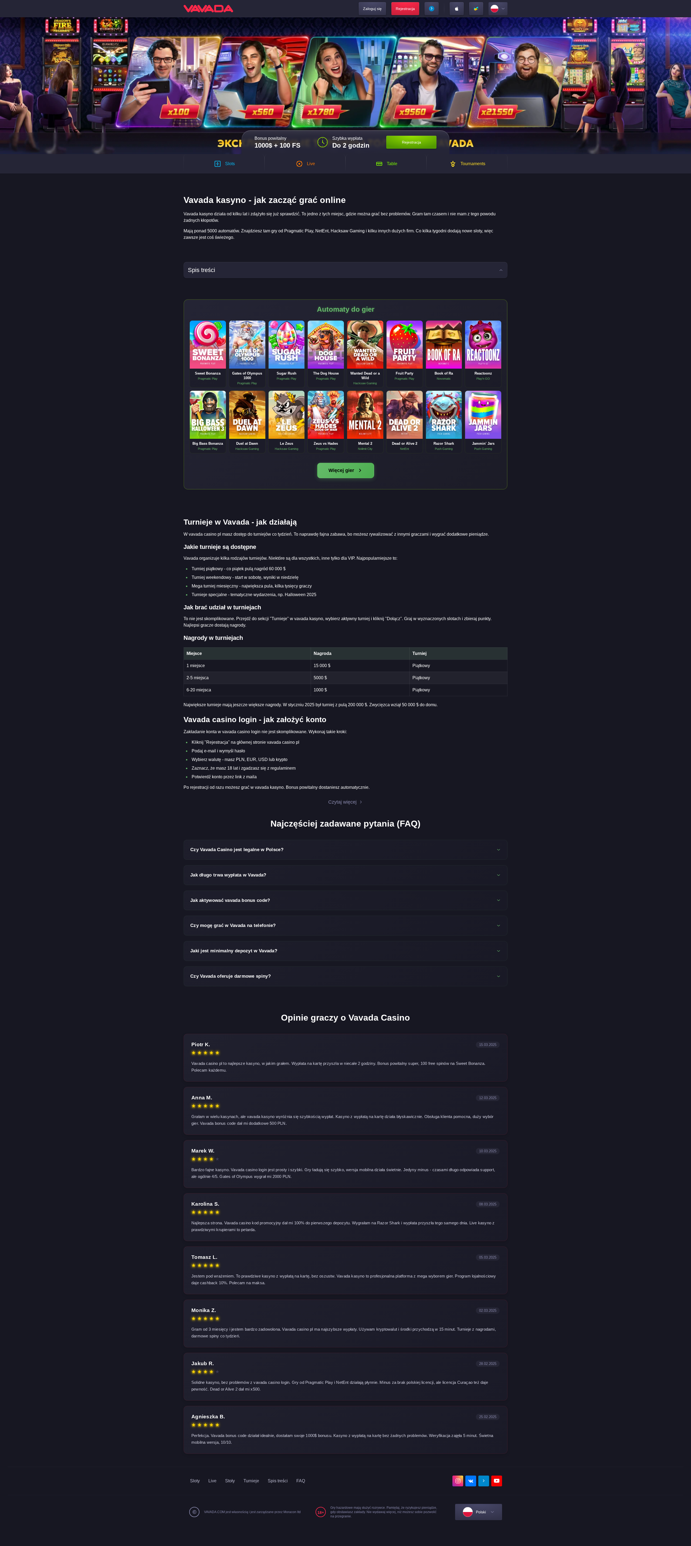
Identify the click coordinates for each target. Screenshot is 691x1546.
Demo (207, 350)
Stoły (230, 1481)
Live (212, 1481)
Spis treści (278, 1481)
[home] (208, 8)
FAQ (300, 1481)
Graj (208, 339)
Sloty (195, 1481)
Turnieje (251, 1481)
